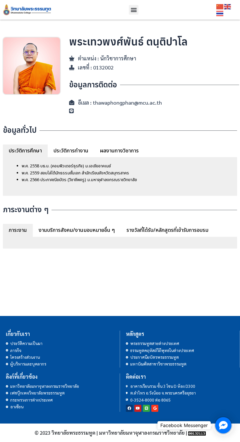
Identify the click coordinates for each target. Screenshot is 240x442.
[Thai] (220, 13)
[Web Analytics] (197, 432)
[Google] (154, 408)
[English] (228, 6)
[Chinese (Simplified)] (220, 6)
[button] (133, 10)
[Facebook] (129, 408)
